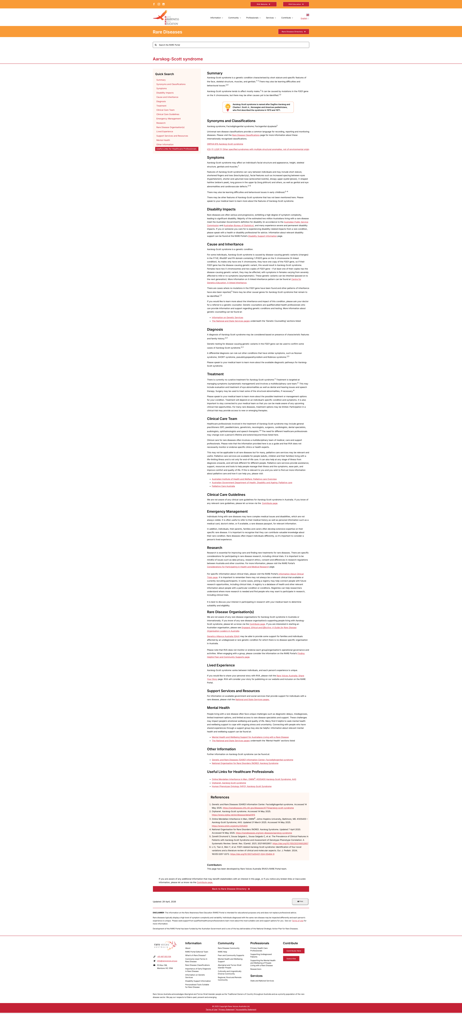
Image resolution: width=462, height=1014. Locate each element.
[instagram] (159, 4)
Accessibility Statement (246, 1009)
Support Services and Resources (172, 136)
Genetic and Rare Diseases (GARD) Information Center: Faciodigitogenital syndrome (252, 760)
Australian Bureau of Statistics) (239, 225)
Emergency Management (168, 118)
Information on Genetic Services (227, 317)
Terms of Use (297, 921)
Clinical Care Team (165, 110)
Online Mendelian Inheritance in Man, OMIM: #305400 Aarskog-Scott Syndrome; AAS (254, 779)
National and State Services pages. (252, 699)
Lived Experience (164, 131)
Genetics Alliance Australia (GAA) (223, 636)
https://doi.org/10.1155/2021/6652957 (290, 843)
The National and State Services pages (231, 321)
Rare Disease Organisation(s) (170, 127)
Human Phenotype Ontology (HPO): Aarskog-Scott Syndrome (242, 786)
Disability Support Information (262, 236)
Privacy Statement (226, 1009)
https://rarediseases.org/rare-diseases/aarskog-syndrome (264, 833)
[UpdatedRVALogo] (166, 941)
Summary (161, 80)
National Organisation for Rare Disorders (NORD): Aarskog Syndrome (245, 763)
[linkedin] (163, 4)
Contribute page (257, 624)
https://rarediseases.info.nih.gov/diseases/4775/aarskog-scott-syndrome (258, 808)
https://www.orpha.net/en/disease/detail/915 (233, 815)
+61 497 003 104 (164, 956)
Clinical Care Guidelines (167, 114)
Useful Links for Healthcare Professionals (176, 149)
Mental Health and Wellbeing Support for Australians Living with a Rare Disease (250, 737)
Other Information (164, 144)
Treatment (161, 106)
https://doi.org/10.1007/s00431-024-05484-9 (252, 854)
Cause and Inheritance (167, 97)
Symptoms (161, 88)
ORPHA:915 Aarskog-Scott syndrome (225, 144)
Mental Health (163, 140)
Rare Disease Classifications (246, 135)
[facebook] (154, 4)
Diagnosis (161, 101)
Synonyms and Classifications (171, 84)
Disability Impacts (165, 93)
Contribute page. (205, 882)
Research (161, 123)
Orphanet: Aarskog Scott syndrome (229, 783)
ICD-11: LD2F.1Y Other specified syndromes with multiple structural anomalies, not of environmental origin (258, 149)
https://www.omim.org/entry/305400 (230, 826)
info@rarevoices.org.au (167, 961)
